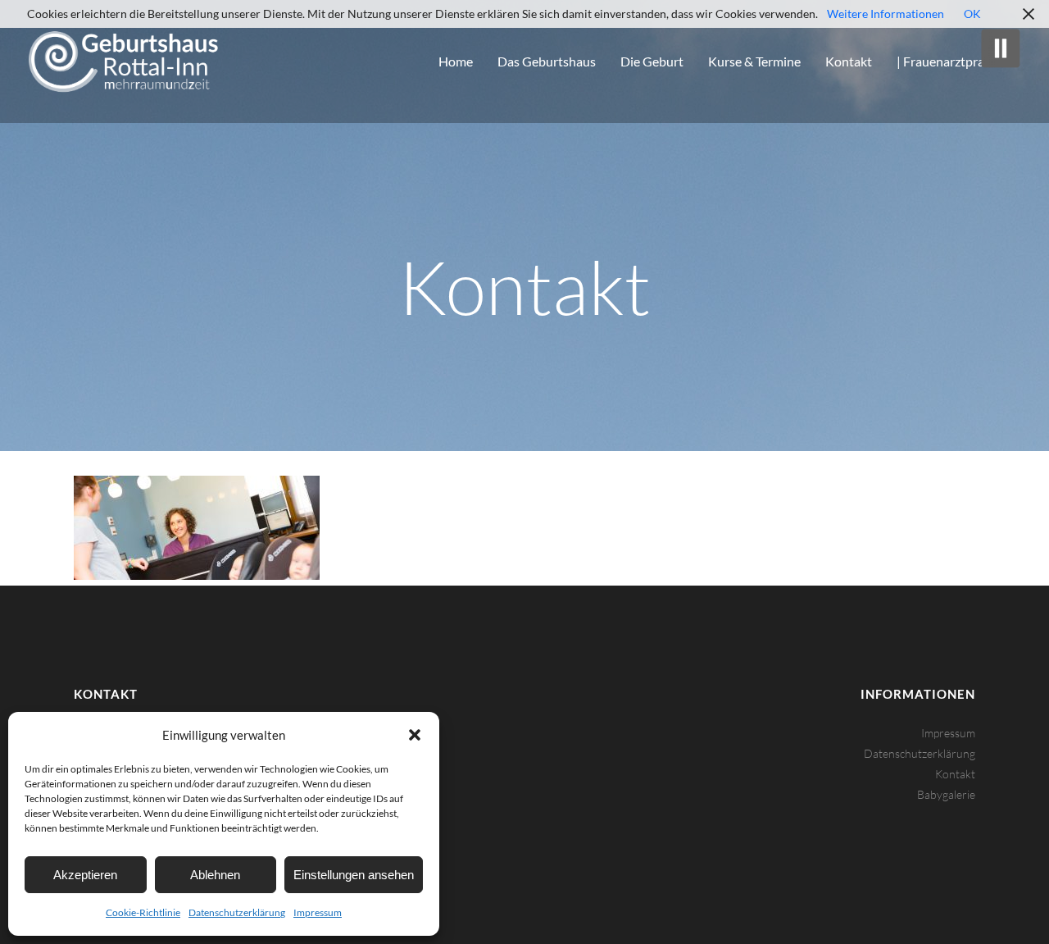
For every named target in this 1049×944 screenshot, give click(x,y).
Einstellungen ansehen (353, 875)
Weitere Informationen (885, 14)
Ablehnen (215, 875)
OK (972, 14)
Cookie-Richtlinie (143, 912)
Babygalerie (946, 794)
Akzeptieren (85, 875)
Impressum (317, 912)
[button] (414, 735)
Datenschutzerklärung (236, 912)
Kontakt (955, 774)
